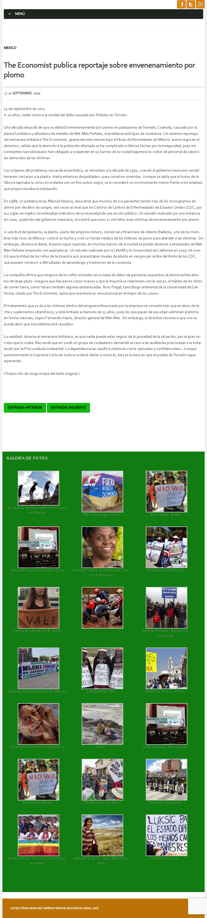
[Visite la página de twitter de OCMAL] (191, 4)
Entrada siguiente (68, 408)
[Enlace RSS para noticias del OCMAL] (200, 4)
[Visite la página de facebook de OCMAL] (181, 4)
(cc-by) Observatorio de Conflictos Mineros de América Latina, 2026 (54, 908)
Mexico (10, 48)
